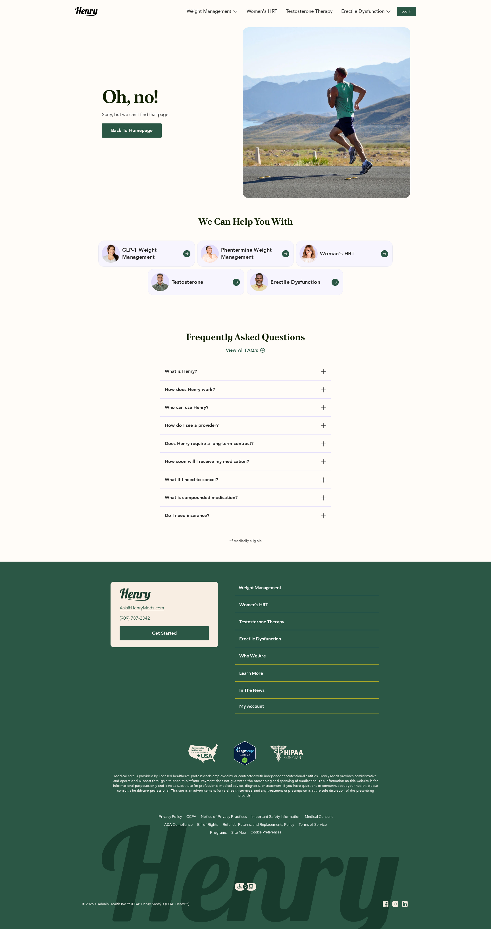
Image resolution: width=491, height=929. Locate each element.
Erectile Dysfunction (260, 638)
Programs (218, 832)
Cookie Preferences (266, 832)
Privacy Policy (170, 816)
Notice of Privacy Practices (224, 816)
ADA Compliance (178, 824)
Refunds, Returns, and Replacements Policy (258, 824)
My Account (251, 706)
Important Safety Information (275, 816)
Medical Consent (319, 816)
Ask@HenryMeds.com (142, 608)
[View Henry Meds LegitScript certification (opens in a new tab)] (245, 753)
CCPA (191, 816)
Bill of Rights (207, 824)
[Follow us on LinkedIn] (405, 904)
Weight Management (260, 587)
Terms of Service (313, 824)
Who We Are (252, 655)
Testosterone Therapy (261, 621)
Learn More (251, 673)
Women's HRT (253, 604)
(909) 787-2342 (135, 618)
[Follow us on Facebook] (385, 904)
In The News (252, 690)
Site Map (238, 832)
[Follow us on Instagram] (395, 904)
